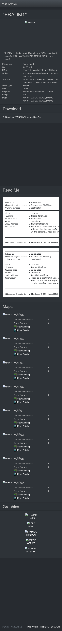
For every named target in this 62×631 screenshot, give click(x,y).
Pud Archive (32, 626)
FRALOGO (31, 534)
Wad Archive (9, 4)
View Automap (23, 326)
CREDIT (31, 543)
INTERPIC (31, 551)
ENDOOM (55, 626)
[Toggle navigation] (56, 3)
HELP (31, 526)
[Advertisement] (31, 154)
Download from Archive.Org (23, 117)
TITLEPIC (31, 517)
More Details (23, 330)
